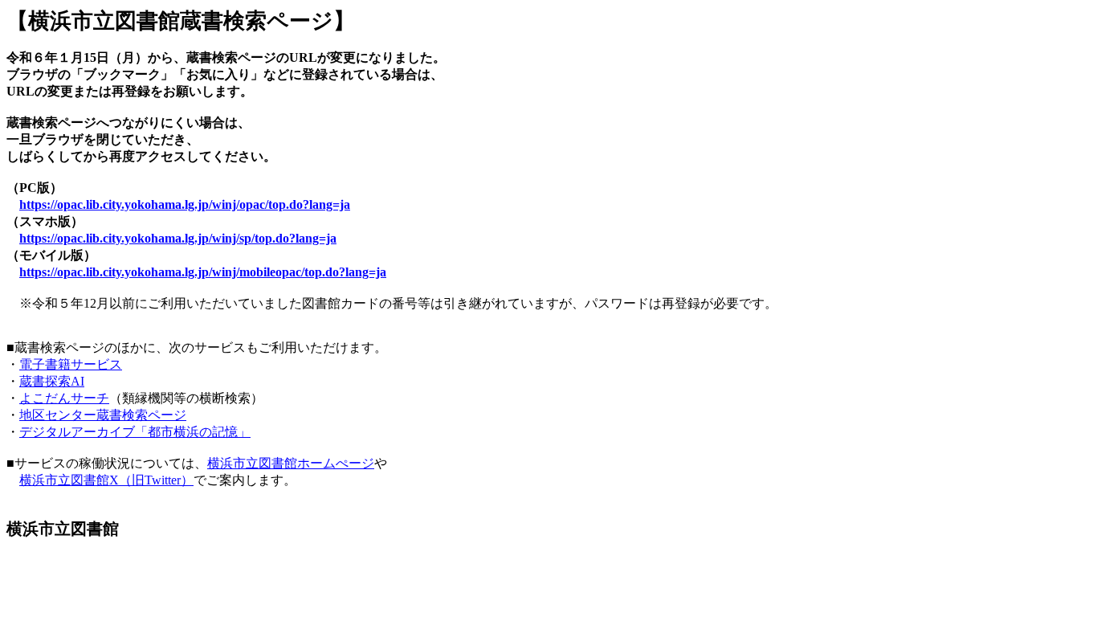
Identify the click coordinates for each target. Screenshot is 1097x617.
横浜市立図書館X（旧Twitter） (106, 480)
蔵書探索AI (51, 381)
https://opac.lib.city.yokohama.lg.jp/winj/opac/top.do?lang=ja (184, 204)
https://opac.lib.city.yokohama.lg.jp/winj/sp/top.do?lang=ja (177, 238)
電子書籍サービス (70, 364)
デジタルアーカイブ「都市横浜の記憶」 (135, 432)
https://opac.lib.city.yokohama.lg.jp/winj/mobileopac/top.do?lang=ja (202, 272)
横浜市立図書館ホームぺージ (290, 463)
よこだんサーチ (64, 398)
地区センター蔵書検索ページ (102, 415)
